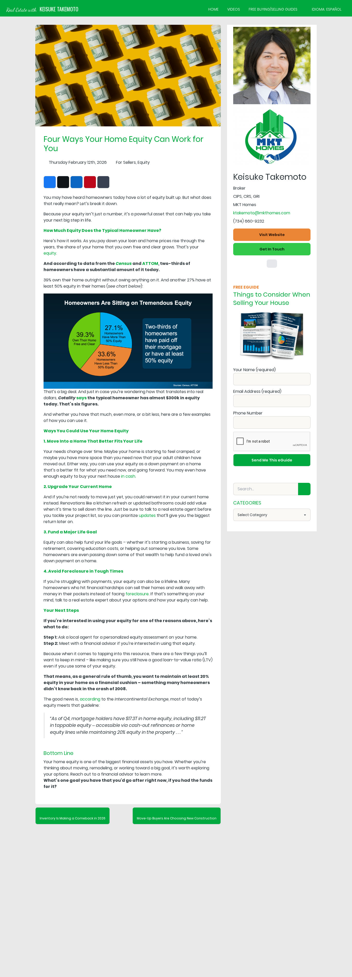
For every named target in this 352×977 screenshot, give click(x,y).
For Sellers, (126, 162)
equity (50, 253)
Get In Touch (271, 249)
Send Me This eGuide (272, 460)
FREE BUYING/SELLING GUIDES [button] (273, 9)
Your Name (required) (254, 370)
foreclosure (137, 594)
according (90, 699)
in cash (128, 476)
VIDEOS (233, 9)
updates (147, 515)
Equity (144, 162)
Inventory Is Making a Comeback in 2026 (72, 818)
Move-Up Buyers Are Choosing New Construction (176, 818)
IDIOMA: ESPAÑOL (326, 9)
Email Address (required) (257, 391)
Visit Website (272, 234)
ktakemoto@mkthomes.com (261, 213)
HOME (213, 9)
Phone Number (248, 413)
